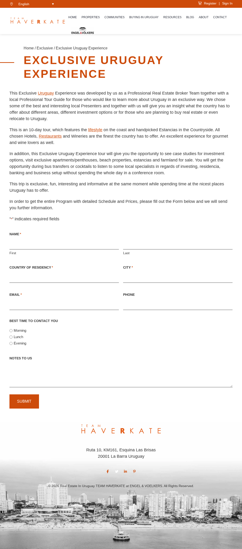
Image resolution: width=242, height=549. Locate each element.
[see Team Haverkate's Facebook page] (108, 471)
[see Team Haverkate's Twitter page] (117, 471)
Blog (190, 17)
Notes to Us (20, 358)
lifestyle (95, 129)
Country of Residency (31, 267)
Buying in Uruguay (144, 17)
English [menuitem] (23, 4)
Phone (129, 294)
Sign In (227, 3)
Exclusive (45, 48)
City (128, 267)
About (203, 17)
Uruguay (46, 93)
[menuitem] (36, 4)
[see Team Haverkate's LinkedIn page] (125, 471)
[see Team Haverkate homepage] (37, 21)
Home (72, 17)
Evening (20, 343)
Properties (91, 17)
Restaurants (50, 136)
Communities (114, 17)
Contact (220, 17)
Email (15, 294)
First (12, 253)
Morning (20, 330)
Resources (172, 17)
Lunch (18, 337)
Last (126, 253)
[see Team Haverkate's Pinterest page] (134, 471)
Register (209, 3)
